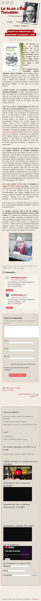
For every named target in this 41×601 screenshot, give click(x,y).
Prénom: (7, 566)
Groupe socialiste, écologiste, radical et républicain (18, 454)
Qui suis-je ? (31, 22)
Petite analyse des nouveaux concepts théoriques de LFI (20, 424)
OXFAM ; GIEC (6, 268)
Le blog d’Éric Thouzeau (14, 10)
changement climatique (27, 266)
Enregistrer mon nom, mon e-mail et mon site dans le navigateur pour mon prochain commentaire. (19, 367)
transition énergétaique (18, 268)
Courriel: (7, 575)
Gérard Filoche (7, 436)
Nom (6, 340)
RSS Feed (11, 2)
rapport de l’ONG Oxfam (11, 186)
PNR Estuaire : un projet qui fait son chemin (11, 389)
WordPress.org (35, 599)
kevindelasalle (18, 294)
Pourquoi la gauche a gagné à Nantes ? (15, 421)
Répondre (9, 290)
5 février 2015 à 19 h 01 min (19, 297)
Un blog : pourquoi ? (21, 26)
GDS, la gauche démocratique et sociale (15, 439)
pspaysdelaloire (18, 277)
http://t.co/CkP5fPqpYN (15, 286)
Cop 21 (36, 266)
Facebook (7, 2)
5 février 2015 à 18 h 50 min (19, 280)
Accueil (10, 22)
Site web (6, 356)
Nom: (5, 570)
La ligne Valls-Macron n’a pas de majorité (27, 395)
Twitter (2, 2)
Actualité (20, 22)
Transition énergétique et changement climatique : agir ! (20, 33)
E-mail (6, 348)
